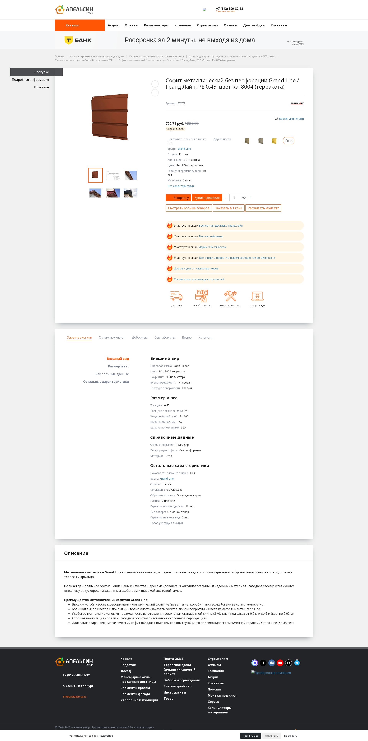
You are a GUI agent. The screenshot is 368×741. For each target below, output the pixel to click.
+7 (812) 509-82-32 (76, 675)
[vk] (271, 662)
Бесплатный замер (211, 236)
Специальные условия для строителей (199, 279)
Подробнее (106, 735)
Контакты (279, 25)
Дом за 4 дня (253, 25)
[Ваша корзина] (306, 10)
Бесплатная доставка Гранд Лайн (221, 225)
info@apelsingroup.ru (74, 696)
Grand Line (184, 148)
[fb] (254, 662)
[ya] (263, 662)
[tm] (297, 662)
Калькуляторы (156, 25)
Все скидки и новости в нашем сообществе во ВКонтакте (237, 258)
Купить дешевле (207, 198)
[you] (280, 662)
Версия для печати (291, 118)
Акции (113, 25)
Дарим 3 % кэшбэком (212, 247)
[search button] (311, 22)
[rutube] (288, 662)
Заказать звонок (225, 11)
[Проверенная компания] (271, 673)
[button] (229, 8)
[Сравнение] (298, 10)
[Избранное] (289, 10)
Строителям (207, 25)
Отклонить (271, 735)
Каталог (72, 25)
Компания (183, 25)
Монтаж (131, 25)
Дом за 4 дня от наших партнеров (196, 268)
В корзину (181, 198)
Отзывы (230, 25)
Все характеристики (181, 186)
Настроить (290, 735)
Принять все (250, 735)
